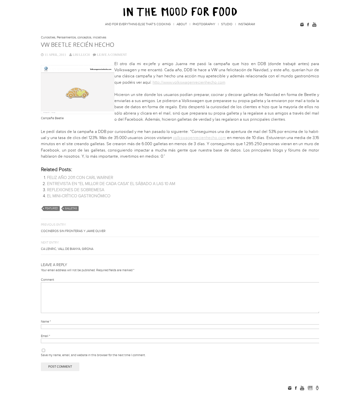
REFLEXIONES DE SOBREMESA (75, 189)
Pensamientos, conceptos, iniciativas (81, 37)
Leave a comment (112, 54)
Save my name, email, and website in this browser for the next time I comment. (93, 355)
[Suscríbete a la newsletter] (310, 387)
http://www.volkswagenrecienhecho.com (189, 82)
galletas (71, 208)
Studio (226, 24)
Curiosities (48, 37)
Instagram (246, 24)
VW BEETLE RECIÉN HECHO (77, 44)
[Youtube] (314, 24)
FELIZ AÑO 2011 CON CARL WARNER (80, 177)
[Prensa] (317, 387)
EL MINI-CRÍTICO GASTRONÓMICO (78, 196)
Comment (47, 280)
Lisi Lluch (81, 54)
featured (51, 208)
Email (45, 336)
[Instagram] (302, 24)
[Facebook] (308, 24)
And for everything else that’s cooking (138, 24)
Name (46, 322)
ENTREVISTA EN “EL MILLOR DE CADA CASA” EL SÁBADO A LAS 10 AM (111, 183)
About (182, 24)
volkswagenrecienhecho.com (199, 137)
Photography (204, 24)
